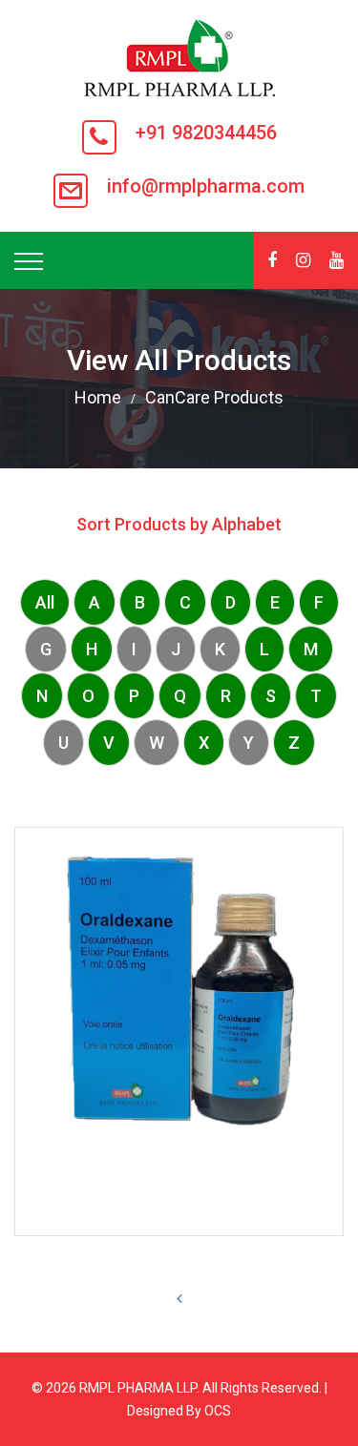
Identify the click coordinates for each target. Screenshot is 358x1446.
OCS (217, 1410)
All (44, 602)
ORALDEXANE (179, 1195)
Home (97, 397)
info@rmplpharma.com (206, 186)
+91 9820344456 (206, 132)
